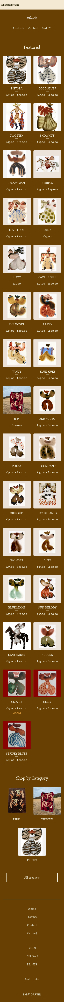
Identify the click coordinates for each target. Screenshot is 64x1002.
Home (32, 908)
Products (18, 28)
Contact (33, 28)
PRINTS (32, 964)
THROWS (32, 956)
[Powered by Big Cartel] (32, 994)
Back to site (32, 979)
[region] (32, 5)
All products (32, 877)
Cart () (46, 28)
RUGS (32, 948)
